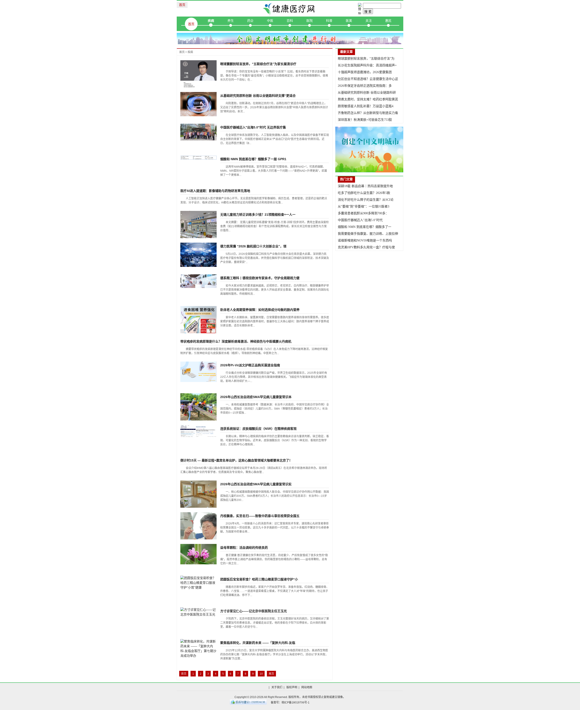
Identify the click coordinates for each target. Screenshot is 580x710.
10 (261, 673)
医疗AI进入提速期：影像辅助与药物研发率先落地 (215, 191)
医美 (349, 20)
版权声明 (291, 687)
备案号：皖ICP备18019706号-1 (290, 702)
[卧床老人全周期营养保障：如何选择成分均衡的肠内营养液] (198, 324)
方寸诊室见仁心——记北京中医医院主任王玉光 (253, 611)
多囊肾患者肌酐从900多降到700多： (363, 213)
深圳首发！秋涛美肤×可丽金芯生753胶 (365, 119)
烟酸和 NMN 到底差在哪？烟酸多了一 (364, 227)
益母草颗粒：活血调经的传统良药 (244, 547)
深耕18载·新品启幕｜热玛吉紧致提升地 (365, 186)
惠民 (388, 20)
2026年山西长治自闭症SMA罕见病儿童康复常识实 (256, 484)
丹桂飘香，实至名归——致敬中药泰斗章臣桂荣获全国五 (260, 516)
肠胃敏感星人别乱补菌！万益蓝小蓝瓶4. (366, 106)
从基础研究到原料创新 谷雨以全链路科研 (367, 92)
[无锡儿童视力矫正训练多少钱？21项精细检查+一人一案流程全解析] (198, 224)
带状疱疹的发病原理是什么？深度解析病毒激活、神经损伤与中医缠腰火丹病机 (235, 341)
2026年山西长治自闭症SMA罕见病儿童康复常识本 (256, 397)
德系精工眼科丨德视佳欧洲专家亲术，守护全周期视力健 (260, 278)
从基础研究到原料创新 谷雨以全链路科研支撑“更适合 (258, 95)
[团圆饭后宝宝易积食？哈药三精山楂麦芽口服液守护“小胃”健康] (198, 582)
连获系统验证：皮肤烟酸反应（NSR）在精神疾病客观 (258, 428)
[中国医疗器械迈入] (198, 132)
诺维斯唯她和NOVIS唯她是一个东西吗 (365, 240)
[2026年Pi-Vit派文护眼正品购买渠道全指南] (198, 371)
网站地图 (306, 687)
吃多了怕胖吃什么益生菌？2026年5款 (364, 193)
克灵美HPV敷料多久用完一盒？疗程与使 (366, 247)
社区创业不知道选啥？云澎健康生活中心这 (368, 79)
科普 (329, 20)
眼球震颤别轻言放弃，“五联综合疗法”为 (366, 58)
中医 (270, 20)
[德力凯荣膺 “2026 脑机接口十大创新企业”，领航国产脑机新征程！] (198, 254)
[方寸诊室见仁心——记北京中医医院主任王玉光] (198, 612)
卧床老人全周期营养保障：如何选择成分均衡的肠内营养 (260, 310)
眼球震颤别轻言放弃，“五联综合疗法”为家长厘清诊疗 (258, 64)
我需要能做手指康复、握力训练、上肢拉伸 (368, 233)
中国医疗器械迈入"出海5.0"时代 (360, 220)
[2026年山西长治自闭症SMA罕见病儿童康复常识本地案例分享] (198, 406)
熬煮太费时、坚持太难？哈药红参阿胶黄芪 (368, 99)
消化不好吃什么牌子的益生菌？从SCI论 (366, 199)
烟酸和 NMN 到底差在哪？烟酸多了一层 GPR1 (253, 159)
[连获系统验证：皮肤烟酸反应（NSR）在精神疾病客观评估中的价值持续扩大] (198, 431)
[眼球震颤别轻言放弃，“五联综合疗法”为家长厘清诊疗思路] (198, 77)
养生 (230, 20)
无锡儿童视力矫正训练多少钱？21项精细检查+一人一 (257, 214)
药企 (250, 20)
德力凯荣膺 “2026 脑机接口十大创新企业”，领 (253, 246)
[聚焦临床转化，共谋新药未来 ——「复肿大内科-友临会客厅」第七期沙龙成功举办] (198, 648)
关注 (368, 20)
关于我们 (276, 687)
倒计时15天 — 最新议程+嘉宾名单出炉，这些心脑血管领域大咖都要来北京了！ (236, 460)
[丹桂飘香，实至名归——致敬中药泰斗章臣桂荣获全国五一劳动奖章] (198, 539)
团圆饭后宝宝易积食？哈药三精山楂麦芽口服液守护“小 (259, 579)
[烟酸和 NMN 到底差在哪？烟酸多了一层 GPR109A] (198, 157)
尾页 (271, 673)
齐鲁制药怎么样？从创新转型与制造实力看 (368, 113)
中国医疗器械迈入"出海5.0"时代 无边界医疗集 (253, 127)
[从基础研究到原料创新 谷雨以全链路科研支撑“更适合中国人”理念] (198, 104)
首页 (182, 5)
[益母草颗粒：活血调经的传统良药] (198, 554)
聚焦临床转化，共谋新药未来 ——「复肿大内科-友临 (257, 643)
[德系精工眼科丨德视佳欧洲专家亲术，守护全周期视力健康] (198, 281)
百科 (290, 20)
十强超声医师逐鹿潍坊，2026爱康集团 (365, 72)
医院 (309, 20)
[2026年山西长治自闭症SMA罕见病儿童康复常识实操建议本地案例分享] (198, 494)
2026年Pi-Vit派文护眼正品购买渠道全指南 (250, 365)
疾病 (211, 20)
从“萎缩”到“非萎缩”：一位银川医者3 (363, 206)
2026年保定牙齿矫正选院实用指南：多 (365, 85)
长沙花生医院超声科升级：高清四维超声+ (367, 65)
